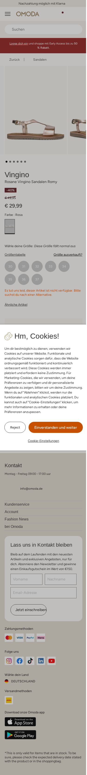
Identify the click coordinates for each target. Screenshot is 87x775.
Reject (15, 427)
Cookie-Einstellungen (43, 441)
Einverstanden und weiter (55, 427)
